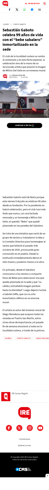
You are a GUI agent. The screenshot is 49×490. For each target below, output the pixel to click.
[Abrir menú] (44, 4)
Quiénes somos (24, 445)
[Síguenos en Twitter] (19, 428)
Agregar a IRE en (23, 125)
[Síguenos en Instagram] (30, 428)
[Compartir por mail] (39, 9)
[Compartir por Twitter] (16, 9)
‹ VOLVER (6, 24)
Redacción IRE (18, 75)
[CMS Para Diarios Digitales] (23, 469)
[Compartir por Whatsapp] (24, 9)
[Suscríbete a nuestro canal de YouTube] (40, 428)
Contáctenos (24, 439)
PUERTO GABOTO (24, 338)
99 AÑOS (8, 338)
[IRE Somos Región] (5, 3)
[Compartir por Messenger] (32, 9)
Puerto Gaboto (19, 24)
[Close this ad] (47, 475)
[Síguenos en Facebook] (9, 428)
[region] (24, 18)
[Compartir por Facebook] (9, 9)
